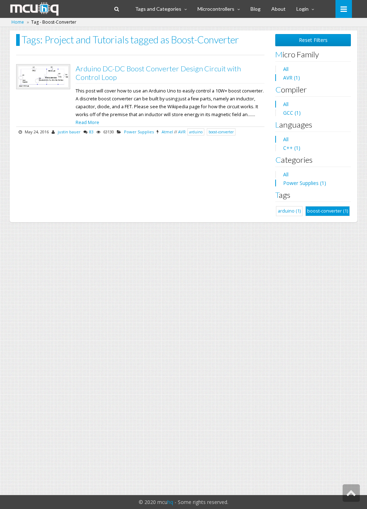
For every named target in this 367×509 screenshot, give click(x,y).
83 (91, 131)
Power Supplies (139, 131)
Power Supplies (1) (304, 183)
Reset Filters (313, 40)
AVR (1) (291, 77)
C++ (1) (291, 147)
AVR (182, 131)
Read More (87, 122)
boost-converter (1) (327, 211)
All (286, 69)
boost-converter (221, 131)
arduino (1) (289, 211)
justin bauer (69, 131)
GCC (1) (292, 112)
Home (17, 22)
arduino (195, 131)
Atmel (167, 131)
